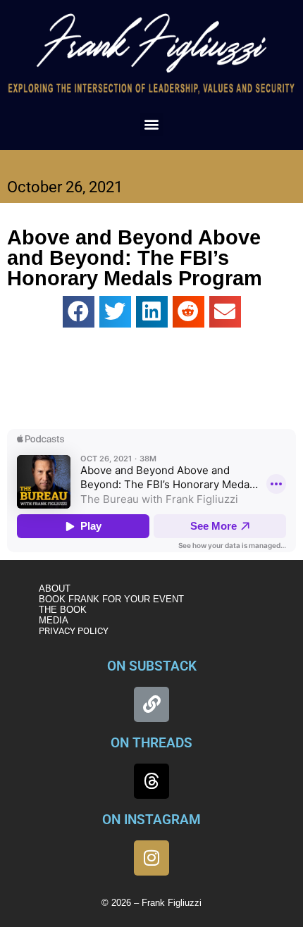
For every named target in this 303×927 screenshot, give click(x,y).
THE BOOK (63, 609)
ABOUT (54, 588)
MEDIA (53, 620)
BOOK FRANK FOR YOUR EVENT (111, 599)
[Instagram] (151, 858)
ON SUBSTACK (152, 666)
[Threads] (151, 781)
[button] (151, 124)
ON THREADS (151, 743)
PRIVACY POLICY (74, 631)
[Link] (151, 704)
